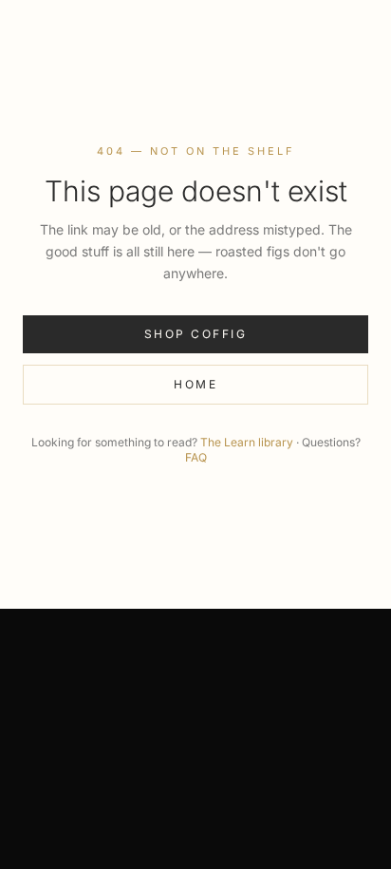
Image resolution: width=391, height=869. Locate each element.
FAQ (196, 457)
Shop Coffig (196, 334)
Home (195, 384)
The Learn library (246, 442)
